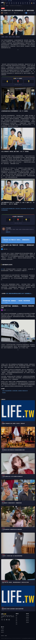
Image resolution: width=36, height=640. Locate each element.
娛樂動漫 (7, 5)
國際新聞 (27, 617)
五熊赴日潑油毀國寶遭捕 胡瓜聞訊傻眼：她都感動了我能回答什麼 (15, 390)
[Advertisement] (18, 56)
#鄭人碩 (10, 36)
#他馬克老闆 (17, 36)
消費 (20, 3)
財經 (18, 3)
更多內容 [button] (27, 613)
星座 (29, 3)
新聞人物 (27, 620)
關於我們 (30, 0)
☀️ (31, 3)
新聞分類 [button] (17, 613)
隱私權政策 (2, 635)
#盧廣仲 (6, 36)
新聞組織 (27, 622)
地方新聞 (27, 615)
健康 (16, 3)
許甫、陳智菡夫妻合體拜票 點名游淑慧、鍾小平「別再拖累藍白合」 (19, 293)
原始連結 (4, 392)
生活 (4, 5)
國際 (27, 3)
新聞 (11, 3)
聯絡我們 (33, 0)
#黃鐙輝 (3, 36)
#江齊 (13, 36)
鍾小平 (2, 269)
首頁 (9, 3)
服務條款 (6, 635)
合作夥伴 (2, 628)
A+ (27, 12)
